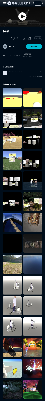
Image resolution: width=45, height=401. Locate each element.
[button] (30, 3)
